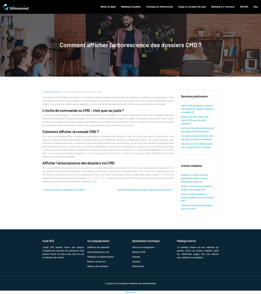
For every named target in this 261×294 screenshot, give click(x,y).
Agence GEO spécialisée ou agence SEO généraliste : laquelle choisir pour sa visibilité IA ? (197, 109)
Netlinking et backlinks (131, 7)
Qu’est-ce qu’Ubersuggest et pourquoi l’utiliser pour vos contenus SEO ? (197, 197)
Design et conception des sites (192, 7)
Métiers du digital (108, 7)
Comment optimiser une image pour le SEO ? (65, 190)
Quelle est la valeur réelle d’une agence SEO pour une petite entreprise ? (194, 120)
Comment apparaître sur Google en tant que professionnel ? (144, 190)
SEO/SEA (244, 7)
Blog (256, 7)
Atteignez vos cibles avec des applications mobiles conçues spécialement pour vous (194, 178)
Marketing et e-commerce (223, 7)
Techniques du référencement (159, 7)
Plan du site (130, 292)
